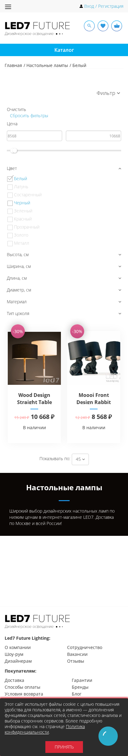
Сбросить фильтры (28, 115)
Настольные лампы (47, 65)
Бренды (80, 687)
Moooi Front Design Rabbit (93, 399)
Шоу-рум (14, 654)
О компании (18, 647)
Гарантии (82, 680)
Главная (13, 65)
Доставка (14, 680)
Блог (76, 694)
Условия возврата (24, 694)
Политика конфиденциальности (45, 729)
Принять (64, 747)
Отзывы (75, 661)
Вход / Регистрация (103, 6)
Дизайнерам (18, 661)
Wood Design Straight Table (34, 399)
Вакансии (77, 654)
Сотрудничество (84, 647)
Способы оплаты (22, 687)
